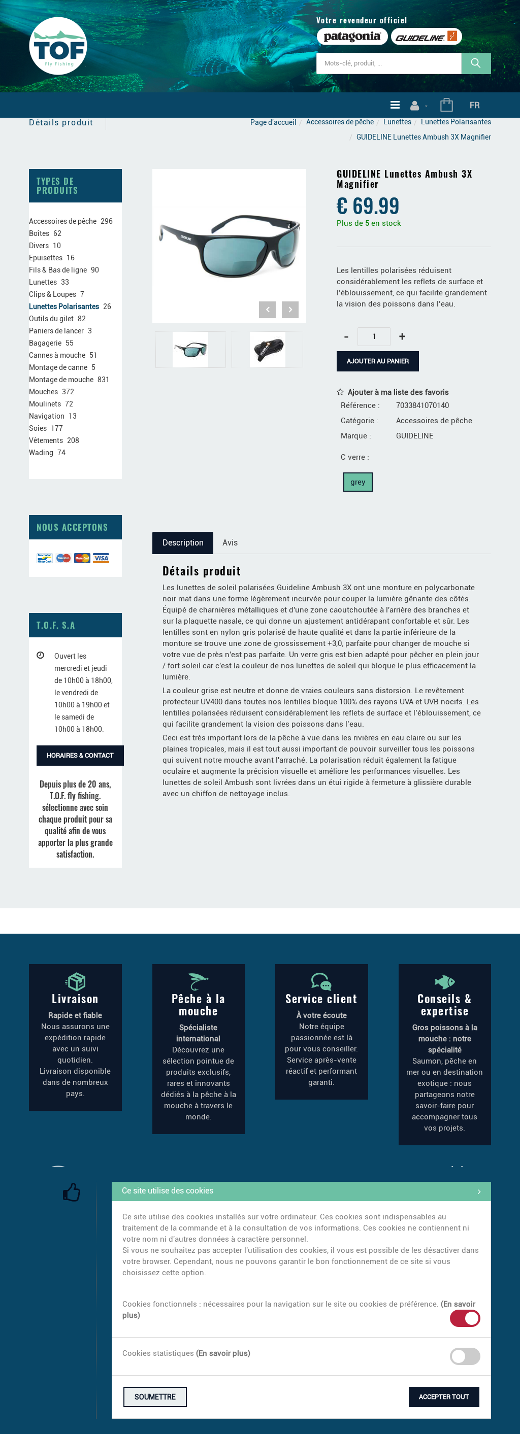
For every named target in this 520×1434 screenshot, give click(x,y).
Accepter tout (444, 1397)
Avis (230, 543)
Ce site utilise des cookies (167, 1191)
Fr (475, 105)
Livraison (75, 998)
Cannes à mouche (57, 355)
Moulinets (45, 404)
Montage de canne (58, 367)
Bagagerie (45, 343)
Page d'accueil (273, 122)
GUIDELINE (414, 435)
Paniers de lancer (56, 331)
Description (183, 543)
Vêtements (46, 440)
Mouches (43, 392)
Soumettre (155, 1397)
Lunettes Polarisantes (456, 122)
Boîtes (39, 233)
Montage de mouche (61, 379)
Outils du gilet (51, 319)
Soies (38, 428)
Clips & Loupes (52, 294)
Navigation (46, 416)
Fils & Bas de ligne (58, 270)
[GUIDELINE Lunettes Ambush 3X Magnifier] (229, 176)
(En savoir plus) (223, 1353)
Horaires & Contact (80, 755)
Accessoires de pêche (340, 122)
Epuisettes (45, 258)
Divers (39, 246)
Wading (41, 453)
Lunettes (397, 122)
